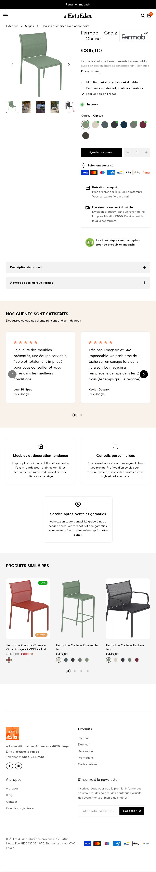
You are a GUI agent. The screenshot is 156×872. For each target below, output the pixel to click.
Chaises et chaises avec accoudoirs (65, 26)
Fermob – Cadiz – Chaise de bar (77, 647)
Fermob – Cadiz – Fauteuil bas (125, 647)
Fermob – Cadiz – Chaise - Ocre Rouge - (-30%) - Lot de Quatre (26, 647)
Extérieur (12, 26)
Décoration (85, 751)
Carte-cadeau (87, 764)
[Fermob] (135, 35)
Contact (11, 801)
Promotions (86, 757)
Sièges (29, 26)
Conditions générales (20, 808)
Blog (9, 795)
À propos (12, 788)
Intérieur (83, 738)
